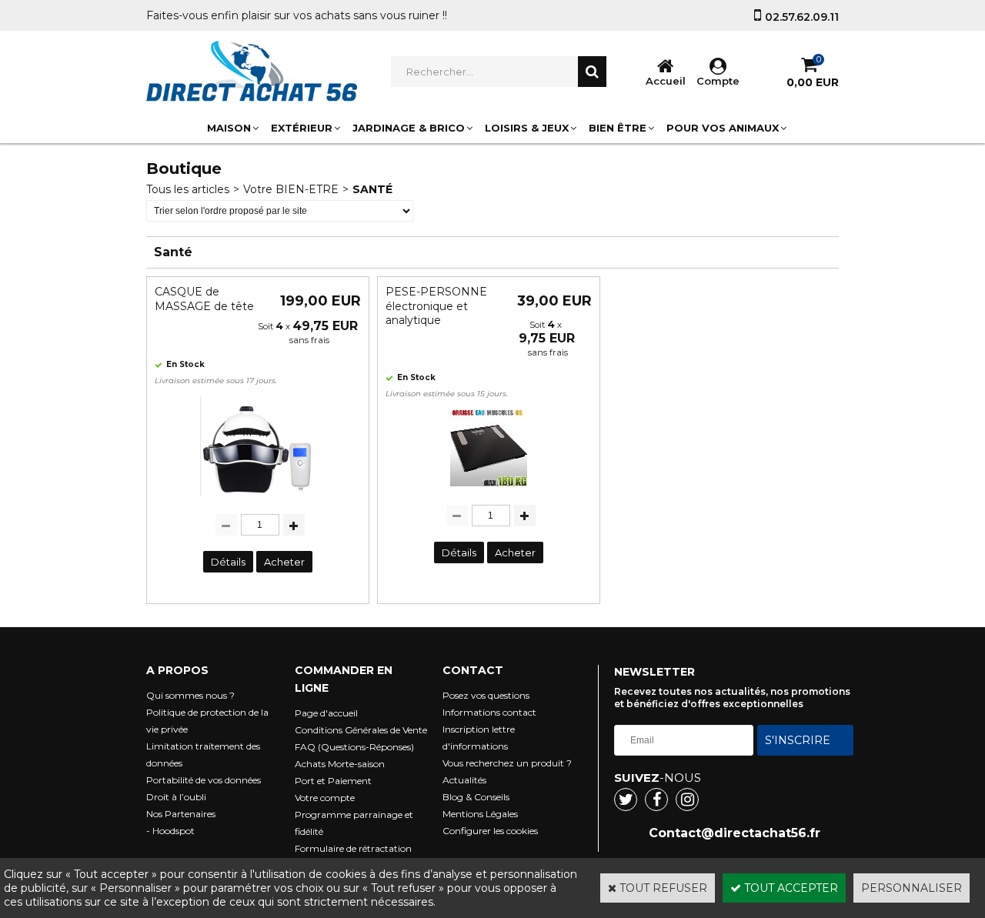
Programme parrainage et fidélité (354, 823)
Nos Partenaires (180, 814)
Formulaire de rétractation (353, 848)
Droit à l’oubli (176, 797)
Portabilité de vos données (203, 780)
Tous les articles (187, 189)
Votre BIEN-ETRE (291, 189)
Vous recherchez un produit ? (507, 763)
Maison (229, 128)
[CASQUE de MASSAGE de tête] (257, 499)
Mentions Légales (480, 814)
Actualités (464, 780)
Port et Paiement (333, 780)
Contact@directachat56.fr (734, 833)
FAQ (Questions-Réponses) (354, 747)
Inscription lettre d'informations (478, 737)
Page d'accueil (326, 713)
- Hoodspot (170, 830)
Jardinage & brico (408, 128)
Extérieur (301, 128)
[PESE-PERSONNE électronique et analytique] (488, 490)
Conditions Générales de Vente (361, 730)
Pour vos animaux (722, 128)
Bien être (617, 128)
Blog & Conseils (475, 797)
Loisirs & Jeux (527, 128)
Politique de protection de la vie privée (207, 720)
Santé (372, 189)
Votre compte (325, 797)
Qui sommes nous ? (190, 695)
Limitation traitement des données (203, 754)
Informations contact (489, 712)
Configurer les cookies (490, 830)
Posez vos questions (485, 695)
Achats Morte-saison (340, 763)
